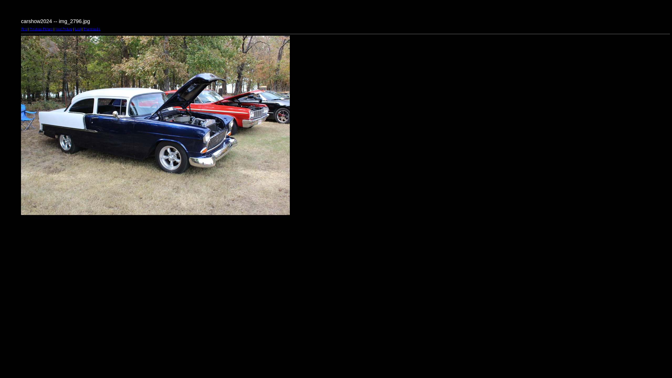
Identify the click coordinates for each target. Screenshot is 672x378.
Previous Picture (41, 29)
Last (78, 29)
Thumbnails (91, 29)
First (24, 29)
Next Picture (63, 29)
